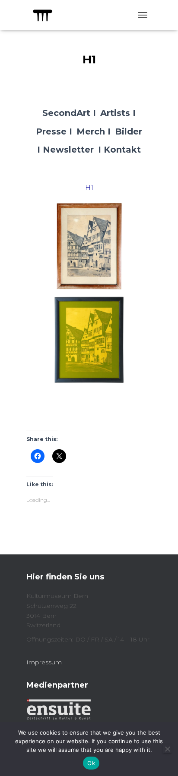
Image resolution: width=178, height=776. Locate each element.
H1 (89, 188)
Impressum (44, 662)
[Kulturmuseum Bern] (45, 15)
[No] (167, 749)
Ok (91, 763)
